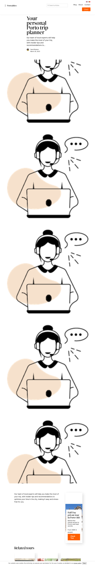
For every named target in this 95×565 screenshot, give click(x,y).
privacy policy (77, 563)
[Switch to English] (86, 1)
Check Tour (73, 537)
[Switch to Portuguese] (89, 1)
